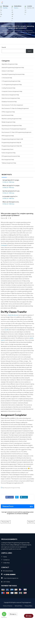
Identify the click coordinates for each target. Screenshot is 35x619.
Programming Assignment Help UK (11, 142)
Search (4, 47)
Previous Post (5, 522)
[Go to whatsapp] (4, 614)
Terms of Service (7, 606)
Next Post (31, 522)
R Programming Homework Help (11, 156)
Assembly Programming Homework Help (13, 74)
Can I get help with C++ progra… (11, 180)
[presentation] (30, 506)
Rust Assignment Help (8, 159)
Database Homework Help (9, 101)
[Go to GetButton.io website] (4, 617)
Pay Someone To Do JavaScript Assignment (14, 129)
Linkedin (24, 497)
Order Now (6, 563)
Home (5, 557)
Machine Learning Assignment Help (11, 118)
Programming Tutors (7, 149)
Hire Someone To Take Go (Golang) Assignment (15, 108)
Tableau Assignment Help (9, 163)
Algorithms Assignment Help (10, 64)
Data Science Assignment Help (10, 95)
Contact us (6, 560)
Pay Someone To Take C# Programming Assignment (16, 132)
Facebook (10, 497)
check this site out (13, 315)
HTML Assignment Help (8, 112)
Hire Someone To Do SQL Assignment (12, 105)
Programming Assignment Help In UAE (12, 139)
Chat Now (5, 8)
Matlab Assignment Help (8, 122)
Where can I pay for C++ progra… (11, 185)
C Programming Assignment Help (11, 81)
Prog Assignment (26, 602)
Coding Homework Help (8, 88)
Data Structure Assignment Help (11, 98)
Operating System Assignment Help (12, 125)
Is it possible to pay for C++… (10, 196)
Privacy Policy (28, 606)
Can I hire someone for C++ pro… (11, 191)
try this (7, 329)
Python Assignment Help (9, 153)
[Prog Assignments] (2, 2)
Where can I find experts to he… (11, 202)
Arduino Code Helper (8, 71)
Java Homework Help (7, 115)
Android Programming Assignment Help (13, 67)
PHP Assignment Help (8, 135)
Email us (16, 8)
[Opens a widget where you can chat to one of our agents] (28, 616)
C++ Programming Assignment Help (12, 84)
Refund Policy (18, 606)
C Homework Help (7, 78)
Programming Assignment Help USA (12, 146)
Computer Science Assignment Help (12, 91)
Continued (4, 245)
